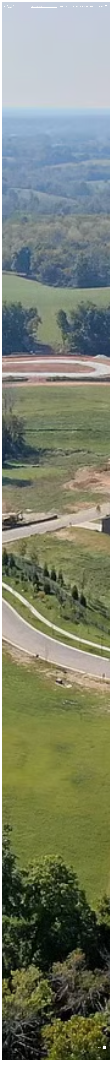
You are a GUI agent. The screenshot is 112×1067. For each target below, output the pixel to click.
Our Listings (69, 6)
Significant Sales (82, 6)
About (61, 6)
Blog (91, 6)
